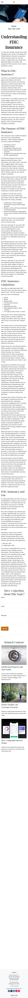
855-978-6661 (16, 976)
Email (2, 606)
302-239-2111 (15, 975)
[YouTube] (16, 991)
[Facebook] (9, 991)
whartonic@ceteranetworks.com (14, 988)
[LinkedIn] (14, 991)
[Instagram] (19, 991)
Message (3, 615)
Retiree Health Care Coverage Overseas (9, 705)
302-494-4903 (16, 978)
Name (3, 597)
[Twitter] (11, 991)
